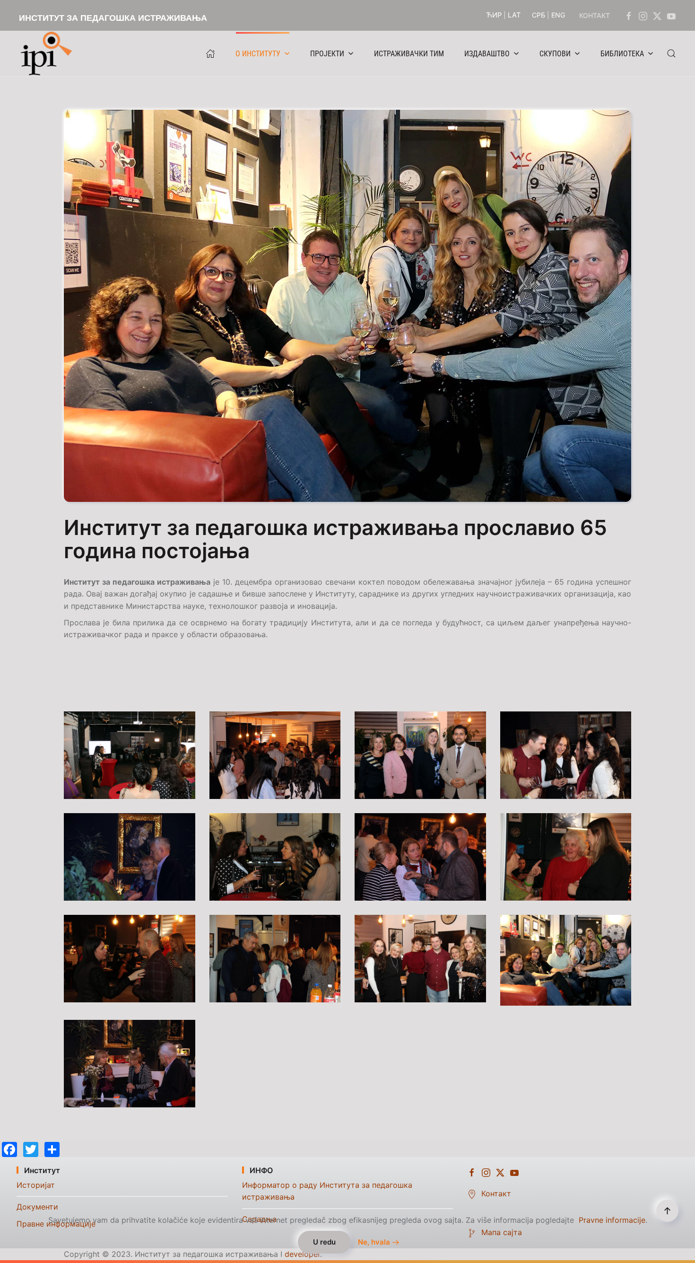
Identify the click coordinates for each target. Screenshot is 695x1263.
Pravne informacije (612, 1220)
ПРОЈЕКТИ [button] (327, 53)
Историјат (36, 1185)
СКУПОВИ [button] (555, 53)
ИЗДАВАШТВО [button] (487, 53)
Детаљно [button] (129, 755)
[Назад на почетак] (48, 53)
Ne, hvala (374, 1242)
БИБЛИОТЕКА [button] (622, 53)
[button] (671, 53)
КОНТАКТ (594, 15)
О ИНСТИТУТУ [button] (257, 53)
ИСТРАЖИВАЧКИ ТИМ (409, 53)
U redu (324, 1241)
